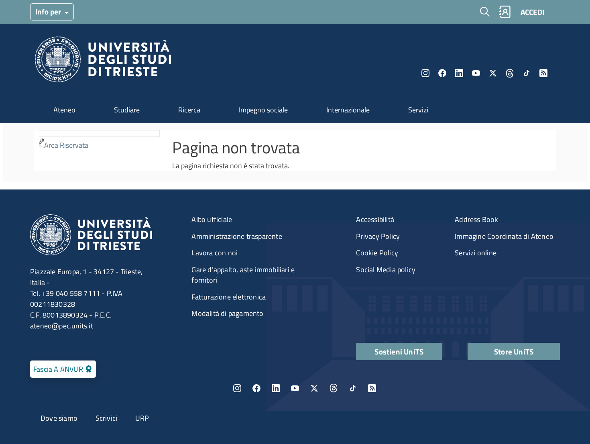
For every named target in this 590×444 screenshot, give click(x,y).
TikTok (352, 388)
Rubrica (504, 11)
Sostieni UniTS (398, 351)
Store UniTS (513, 351)
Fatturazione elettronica (228, 296)
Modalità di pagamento (227, 313)
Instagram (425, 73)
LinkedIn (459, 73)
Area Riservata (66, 145)
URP (142, 418)
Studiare (127, 109)
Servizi (418, 109)
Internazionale (348, 109)
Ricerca (189, 109)
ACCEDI (532, 12)
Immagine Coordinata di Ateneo (504, 236)
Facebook (442, 73)
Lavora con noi (214, 252)
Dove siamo (59, 418)
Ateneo (64, 109)
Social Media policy (385, 269)
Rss (543, 73)
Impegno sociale (263, 109)
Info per (49, 11)
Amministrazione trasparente (236, 236)
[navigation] (99, 141)
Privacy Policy (378, 236)
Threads (510, 73)
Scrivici (107, 418)
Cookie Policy (377, 252)
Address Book (476, 219)
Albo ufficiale (211, 219)
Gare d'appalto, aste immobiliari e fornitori (243, 274)
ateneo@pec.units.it (61, 325)
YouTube (476, 73)
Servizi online (475, 252)
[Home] (103, 61)
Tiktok (526, 73)
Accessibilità (375, 219)
